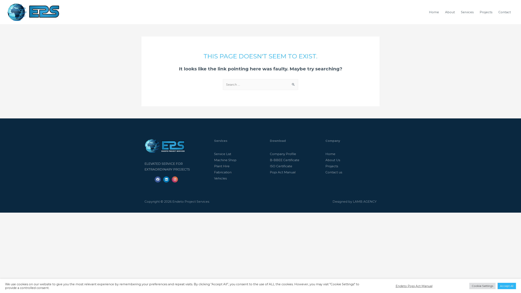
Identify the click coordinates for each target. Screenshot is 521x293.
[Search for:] (260, 84)
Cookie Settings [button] (482, 286)
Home (434, 12)
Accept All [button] (506, 286)
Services (467, 12)
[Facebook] (158, 179)
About (450, 12)
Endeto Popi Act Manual (414, 286)
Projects (486, 12)
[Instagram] (175, 179)
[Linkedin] (166, 179)
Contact (504, 12)
